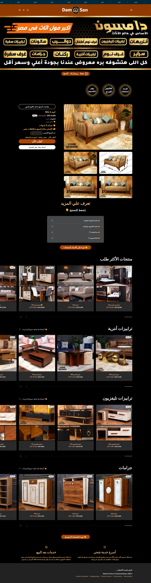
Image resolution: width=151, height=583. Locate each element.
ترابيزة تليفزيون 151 (36, 444)
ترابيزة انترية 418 (37, 374)
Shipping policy (95, 576)
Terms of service (106, 576)
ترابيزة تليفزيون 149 (75, 444)
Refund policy (128, 576)
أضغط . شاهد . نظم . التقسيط (37, 147)
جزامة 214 (76, 513)
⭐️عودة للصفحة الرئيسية (75, 537)
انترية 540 (75, 305)
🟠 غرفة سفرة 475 (36, 305)
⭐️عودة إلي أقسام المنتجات (75, 247)
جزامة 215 (37, 513)
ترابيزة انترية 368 (75, 374)
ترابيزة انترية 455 (114, 374)
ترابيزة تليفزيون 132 (114, 444)
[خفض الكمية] (39, 133)
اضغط (109, 2)
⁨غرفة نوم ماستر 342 (114, 305)
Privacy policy (117, 576)
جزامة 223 (114, 513)
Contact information (82, 576)
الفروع (126, 2)
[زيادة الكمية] (32, 133)
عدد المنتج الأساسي (49, 133)
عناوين (143, 2)
